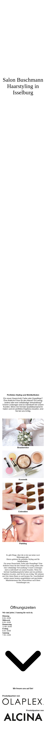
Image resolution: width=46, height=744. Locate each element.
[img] (23, 186)
